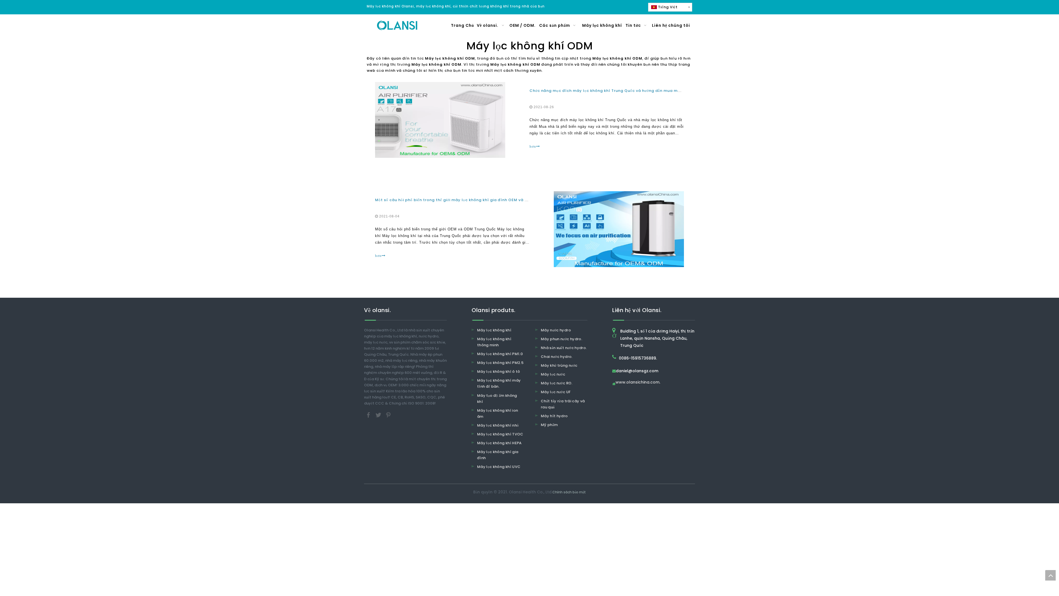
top (1050, 575)
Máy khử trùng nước (559, 365)
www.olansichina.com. (638, 382)
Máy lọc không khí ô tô (498, 371)
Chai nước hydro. (557, 356)
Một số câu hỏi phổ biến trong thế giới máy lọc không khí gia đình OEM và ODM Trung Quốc (467, 200)
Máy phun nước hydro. (561, 339)
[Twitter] (379, 414)
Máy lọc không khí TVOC (500, 434)
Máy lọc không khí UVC (498, 466)
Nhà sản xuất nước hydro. (564, 347)
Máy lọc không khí (494, 330)
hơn (533, 146)
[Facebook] (369, 414)
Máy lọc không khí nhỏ (498, 425)
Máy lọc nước (553, 374)
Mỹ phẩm (549, 424)
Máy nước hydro (556, 330)
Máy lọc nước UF (556, 392)
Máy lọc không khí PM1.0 (500, 353)
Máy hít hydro (554, 416)
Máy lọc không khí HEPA (499, 443)
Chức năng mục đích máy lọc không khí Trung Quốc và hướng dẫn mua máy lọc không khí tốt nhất (629, 90)
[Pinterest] (388, 414)
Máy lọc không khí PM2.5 (500, 362)
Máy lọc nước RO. (557, 383)
